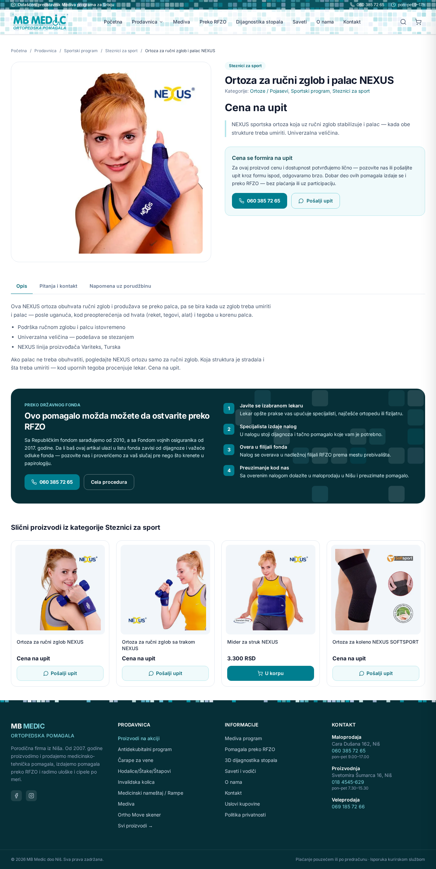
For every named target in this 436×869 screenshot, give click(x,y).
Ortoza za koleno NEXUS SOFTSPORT (375, 642)
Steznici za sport (122, 50)
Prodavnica (144, 22)
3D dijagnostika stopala (251, 760)
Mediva (181, 22)
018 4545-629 (348, 782)
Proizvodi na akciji (139, 738)
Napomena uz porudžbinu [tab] (120, 286)
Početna (113, 22)
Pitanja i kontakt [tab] (58, 286)
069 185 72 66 (348, 806)
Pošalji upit (320, 201)
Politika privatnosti (245, 815)
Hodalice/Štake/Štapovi (144, 771)
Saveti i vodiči (240, 771)
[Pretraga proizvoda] (403, 22)
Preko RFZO (213, 22)
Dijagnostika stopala (259, 22)
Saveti (300, 22)
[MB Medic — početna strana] (39, 22)
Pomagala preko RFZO (250, 749)
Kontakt (352, 22)
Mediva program (243, 738)
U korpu (274, 673)
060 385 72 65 (370, 4)
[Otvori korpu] (418, 22)
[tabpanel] (218, 333)
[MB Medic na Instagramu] (31, 795)
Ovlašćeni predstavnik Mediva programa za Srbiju (66, 4)
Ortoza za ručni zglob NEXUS (50, 642)
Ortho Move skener (139, 815)
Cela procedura (109, 482)
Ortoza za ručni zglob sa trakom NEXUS (158, 645)
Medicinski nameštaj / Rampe (150, 793)
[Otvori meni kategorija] (162, 22)
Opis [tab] (21, 286)
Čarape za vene (135, 760)
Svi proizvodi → (135, 825)
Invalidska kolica (136, 782)
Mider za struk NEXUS (252, 642)
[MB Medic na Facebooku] (16, 795)
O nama (325, 22)
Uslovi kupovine (242, 804)
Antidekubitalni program (145, 749)
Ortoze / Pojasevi (269, 91)
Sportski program (81, 50)
